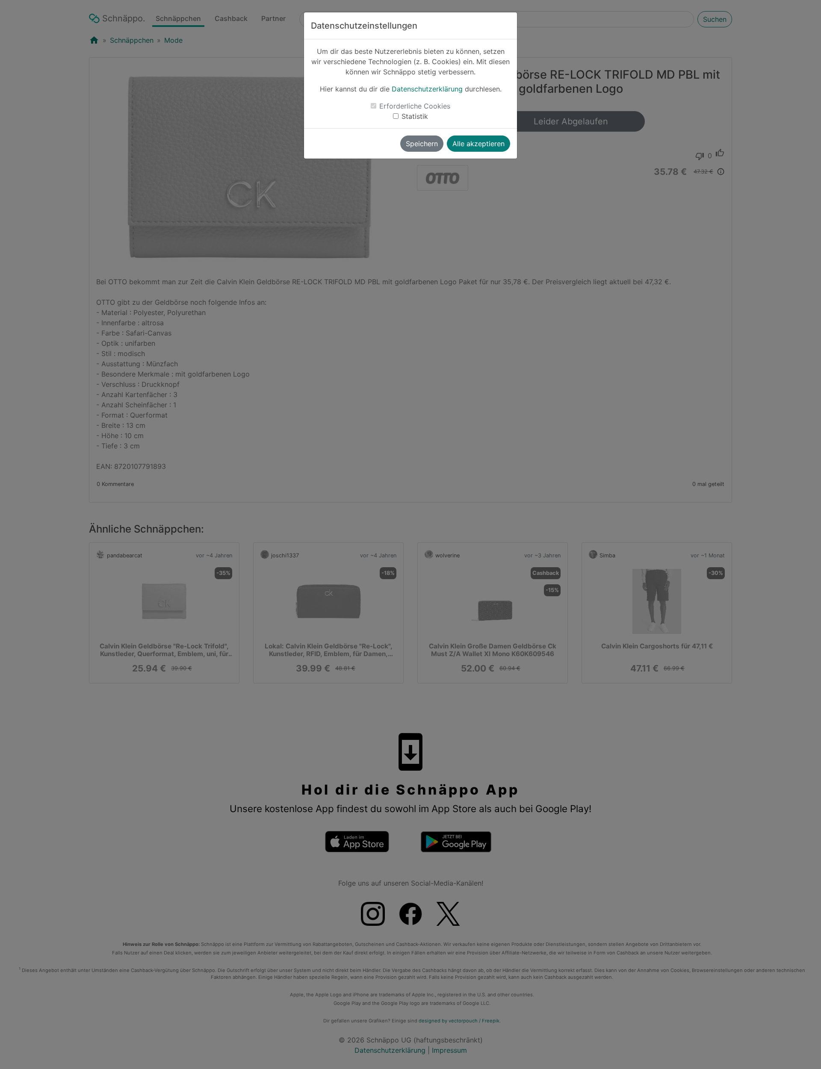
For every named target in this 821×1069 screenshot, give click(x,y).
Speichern (422, 143)
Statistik (415, 116)
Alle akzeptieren (478, 143)
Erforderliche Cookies (414, 106)
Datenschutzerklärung (427, 89)
